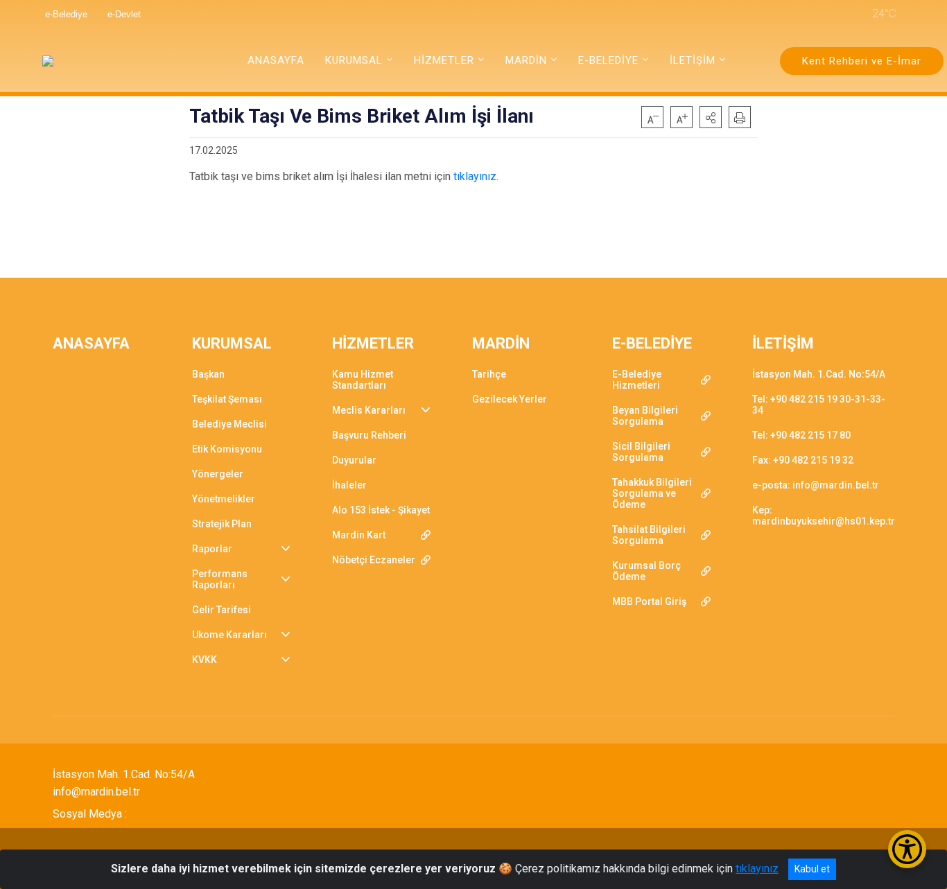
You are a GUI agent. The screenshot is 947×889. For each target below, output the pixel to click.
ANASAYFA (275, 60)
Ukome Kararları (229, 634)
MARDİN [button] (526, 60)
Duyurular (354, 460)
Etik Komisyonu (227, 449)
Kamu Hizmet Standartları (362, 380)
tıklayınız (757, 868)
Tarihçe (489, 374)
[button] (711, 117)
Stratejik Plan (222, 523)
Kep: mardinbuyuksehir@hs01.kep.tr (823, 515)
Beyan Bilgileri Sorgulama (645, 416)
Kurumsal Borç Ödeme (646, 571)
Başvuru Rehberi (369, 435)
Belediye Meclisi (229, 424)
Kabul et (812, 868)
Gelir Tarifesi (221, 609)
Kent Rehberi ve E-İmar (861, 61)
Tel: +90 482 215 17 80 (801, 435)
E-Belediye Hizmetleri (636, 380)
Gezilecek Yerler (509, 399)
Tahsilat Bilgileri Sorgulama (649, 535)
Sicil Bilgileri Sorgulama (641, 452)
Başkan (208, 374)
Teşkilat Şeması (227, 399)
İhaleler (349, 485)
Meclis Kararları (369, 410)
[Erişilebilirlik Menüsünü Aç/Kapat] (907, 849)
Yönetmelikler (223, 498)
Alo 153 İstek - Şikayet (381, 510)
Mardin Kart (358, 534)
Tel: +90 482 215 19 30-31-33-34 (818, 405)
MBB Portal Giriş (649, 601)
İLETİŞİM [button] (692, 60)
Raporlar (212, 548)
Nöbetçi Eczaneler (373, 559)
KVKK (204, 659)
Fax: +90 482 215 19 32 (802, 460)
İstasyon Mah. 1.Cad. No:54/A (818, 374)
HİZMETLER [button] (444, 60)
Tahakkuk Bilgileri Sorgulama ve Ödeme (652, 493)
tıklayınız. (475, 176)
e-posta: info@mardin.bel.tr (815, 485)
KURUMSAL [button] (354, 60)
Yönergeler (217, 473)
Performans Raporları (219, 579)
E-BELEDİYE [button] (608, 60)
